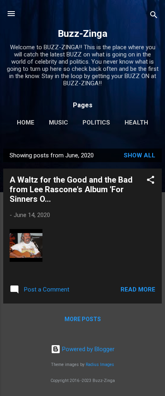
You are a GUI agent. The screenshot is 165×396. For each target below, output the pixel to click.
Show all (139, 155)
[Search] (154, 16)
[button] (150, 181)
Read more (138, 289)
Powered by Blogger (87, 349)
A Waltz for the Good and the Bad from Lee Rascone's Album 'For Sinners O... (71, 189)
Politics (96, 122)
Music (58, 122)
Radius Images (100, 364)
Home (25, 122)
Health (136, 122)
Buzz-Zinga (82, 33)
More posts (82, 319)
